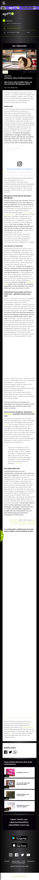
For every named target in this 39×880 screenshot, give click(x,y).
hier (11, 733)
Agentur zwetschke (22, 876)
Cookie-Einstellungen (18, 863)
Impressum (31, 861)
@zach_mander (14, 520)
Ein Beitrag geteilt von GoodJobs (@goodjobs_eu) (21, 172)
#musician (14, 524)
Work (14, 819)
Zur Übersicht (19, 45)
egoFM (28, 32)
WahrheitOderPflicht (19, 822)
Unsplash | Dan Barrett (28, 71)
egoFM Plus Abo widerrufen (19, 866)
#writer (20, 522)
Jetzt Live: (9, 21)
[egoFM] (8, 15)
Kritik (20, 819)
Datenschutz (16, 861)
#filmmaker (14, 522)
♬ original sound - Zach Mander (26, 524)
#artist (29, 522)
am (26, 819)
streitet (6, 424)
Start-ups (25, 825)
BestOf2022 (14, 825)
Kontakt (6, 861)
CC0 (34, 71)
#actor (24, 522)
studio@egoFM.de (28, 727)
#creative (34, 520)
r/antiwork (19, 463)
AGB (23, 861)
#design (33, 522)
